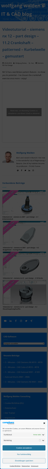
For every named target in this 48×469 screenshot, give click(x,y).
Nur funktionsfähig (24, 454)
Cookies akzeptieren (24, 448)
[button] (44, 423)
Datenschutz (26, 466)
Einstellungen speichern (24, 461)
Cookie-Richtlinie (15, 466)
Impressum (34, 466)
